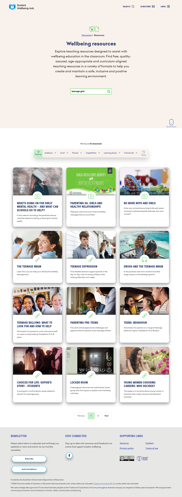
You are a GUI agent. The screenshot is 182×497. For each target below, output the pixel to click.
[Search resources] (108, 91)
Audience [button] (49, 153)
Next (107, 416)
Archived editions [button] (29, 469)
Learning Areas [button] (110, 153)
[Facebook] (69, 455)
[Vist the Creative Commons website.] (127, 458)
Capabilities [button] (91, 153)
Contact (149, 443)
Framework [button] (129, 153)
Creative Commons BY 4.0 (104, 483)
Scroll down (171, 126)
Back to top (171, 487)
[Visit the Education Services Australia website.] (141, 458)
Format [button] (75, 153)
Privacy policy (127, 448)
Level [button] (62, 153)
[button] (128, 6)
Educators (87, 35)
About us (124, 443)
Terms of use (151, 448)
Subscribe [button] (29, 459)
